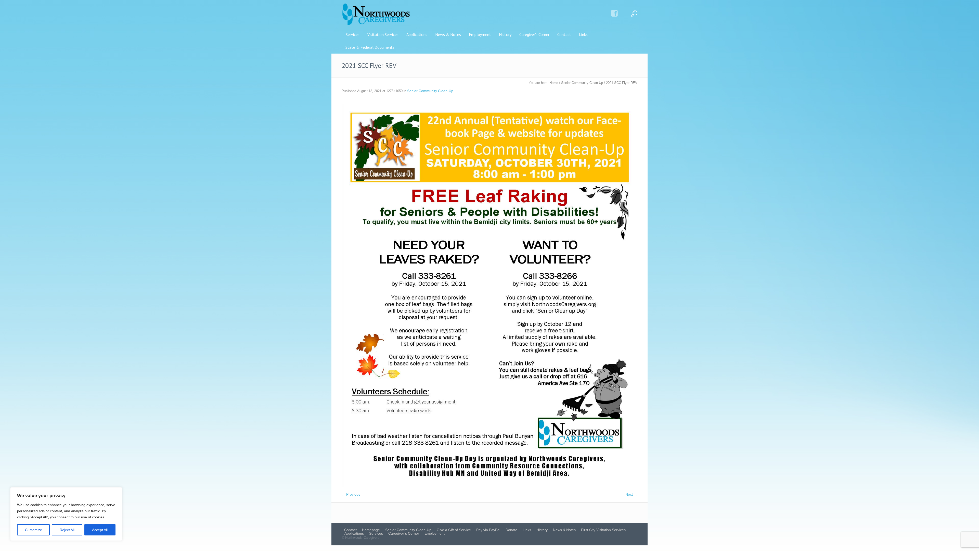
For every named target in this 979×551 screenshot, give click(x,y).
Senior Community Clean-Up (582, 83)
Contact (350, 530)
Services (376, 533)
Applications (354, 533)
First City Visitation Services (603, 530)
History (542, 530)
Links (527, 530)
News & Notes (564, 530)
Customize (33, 530)
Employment (434, 533)
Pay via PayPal (488, 530)
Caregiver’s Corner (403, 533)
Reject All (67, 530)
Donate (511, 530)
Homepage (371, 530)
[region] (66, 514)
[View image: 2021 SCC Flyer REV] (489, 295)
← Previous (351, 494)
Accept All (100, 530)
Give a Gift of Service (454, 530)
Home (553, 83)
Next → (631, 494)
